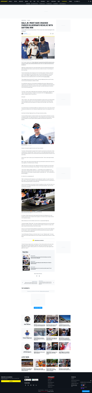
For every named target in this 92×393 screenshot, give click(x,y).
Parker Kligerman (35, 62)
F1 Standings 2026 (49, 3)
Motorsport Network (44, 391)
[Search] (89, 1)
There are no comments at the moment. (38, 291)
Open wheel (43, 1)
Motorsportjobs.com (51, 382)
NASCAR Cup (21, 1)
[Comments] (53, 34)
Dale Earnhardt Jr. (49, 92)
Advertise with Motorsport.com (75, 380)
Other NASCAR (64, 1)
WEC (30, 1)
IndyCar (26, 1)
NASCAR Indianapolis (63, 3)
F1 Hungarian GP (55, 3)
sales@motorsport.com (74, 383)
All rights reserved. (51, 391)
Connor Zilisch (46, 76)
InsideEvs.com (50, 379)
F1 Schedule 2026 (42, 3)
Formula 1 (10, 1)
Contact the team (74, 381)
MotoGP (15, 1)
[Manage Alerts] (39, 276)
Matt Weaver (25, 33)
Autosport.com (50, 383)
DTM (38, 1)
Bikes (59, 1)
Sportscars (53, 1)
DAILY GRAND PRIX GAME (34, 3)
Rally (48, 1)
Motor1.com (49, 380)
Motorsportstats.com (51, 385)
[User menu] (91, 1)
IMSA (34, 1)
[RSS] (36, 385)
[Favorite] (51, 34)
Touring (70, 1)
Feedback (72, 378)
